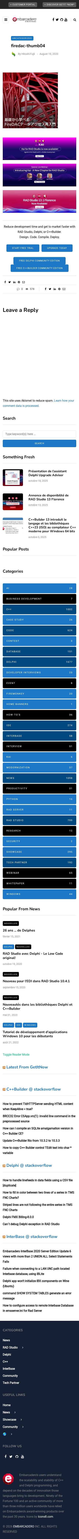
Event (39, 683)
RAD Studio (39, 820)
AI (39, 588)
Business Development (39, 598)
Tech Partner (39, 862)
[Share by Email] (23, 282)
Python (39, 799)
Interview (39, 746)
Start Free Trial (23, 248)
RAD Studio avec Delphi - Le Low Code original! (33, 955)
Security (39, 841)
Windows (39, 894)
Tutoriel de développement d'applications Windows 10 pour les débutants (35, 1034)
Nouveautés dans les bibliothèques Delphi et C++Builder (37, 1006)
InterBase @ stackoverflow (32, 1236)
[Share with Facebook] (5, 282)
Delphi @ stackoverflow (29, 1165)
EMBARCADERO (23, 1526)
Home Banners (39, 704)
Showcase (39, 851)
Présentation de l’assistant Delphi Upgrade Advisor (47, 473)
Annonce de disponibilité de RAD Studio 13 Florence (48, 497)
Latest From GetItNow (27, 1067)
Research (39, 830)
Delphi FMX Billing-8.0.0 (18, 1217)
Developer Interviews (39, 672)
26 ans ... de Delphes (19, 930)
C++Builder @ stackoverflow (33, 1089)
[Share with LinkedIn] (14, 282)
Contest (39, 640)
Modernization (39, 767)
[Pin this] (19, 282)
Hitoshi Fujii (28, 53)
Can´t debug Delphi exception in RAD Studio (31, 1224)
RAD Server (39, 809)
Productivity (39, 788)
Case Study (39, 619)
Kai (39, 756)
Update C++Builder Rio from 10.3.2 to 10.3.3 (31, 1140)
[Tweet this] (9, 282)
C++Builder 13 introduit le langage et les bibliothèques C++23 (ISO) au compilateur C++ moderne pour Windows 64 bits (52, 525)
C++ (39, 609)
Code (39, 630)
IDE (39, 725)
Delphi (39, 662)
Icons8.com (45, 1516)
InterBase (39, 735)
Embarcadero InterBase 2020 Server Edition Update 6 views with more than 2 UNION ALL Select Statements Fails (37, 1256)
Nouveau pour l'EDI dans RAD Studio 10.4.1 (36, 981)
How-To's (39, 714)
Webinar (39, 872)
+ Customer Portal (22, 4)
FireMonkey (39, 693)
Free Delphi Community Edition (39, 260)
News (39, 778)
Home (6, 1405)
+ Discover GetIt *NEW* (59, 4)
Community (10, 1375)
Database (39, 651)
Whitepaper (39, 883)
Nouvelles (10, 923)
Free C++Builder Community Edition (39, 268)
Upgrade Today (57, 248)
